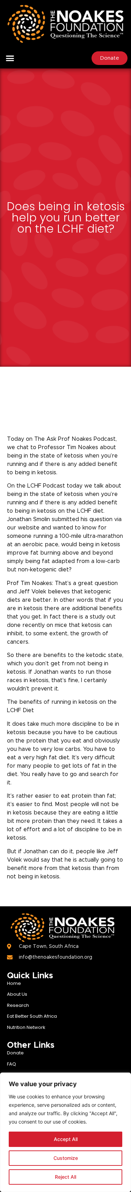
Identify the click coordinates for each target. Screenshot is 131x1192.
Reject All (65, 1177)
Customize (65, 1158)
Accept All (66, 1139)
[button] (10, 58)
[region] (65, 1132)
